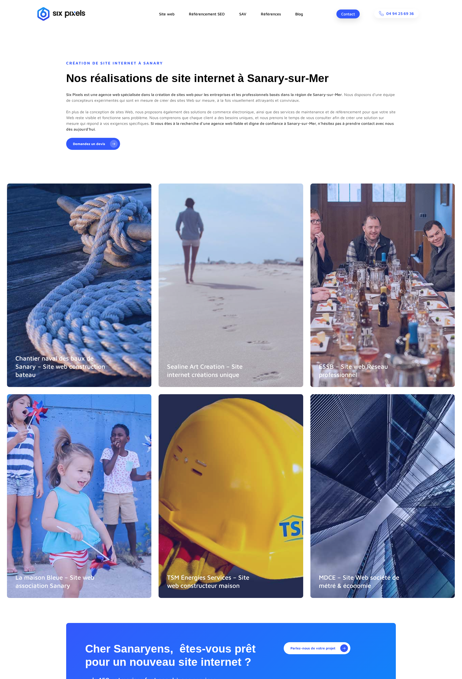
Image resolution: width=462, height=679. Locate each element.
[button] (93, 144)
